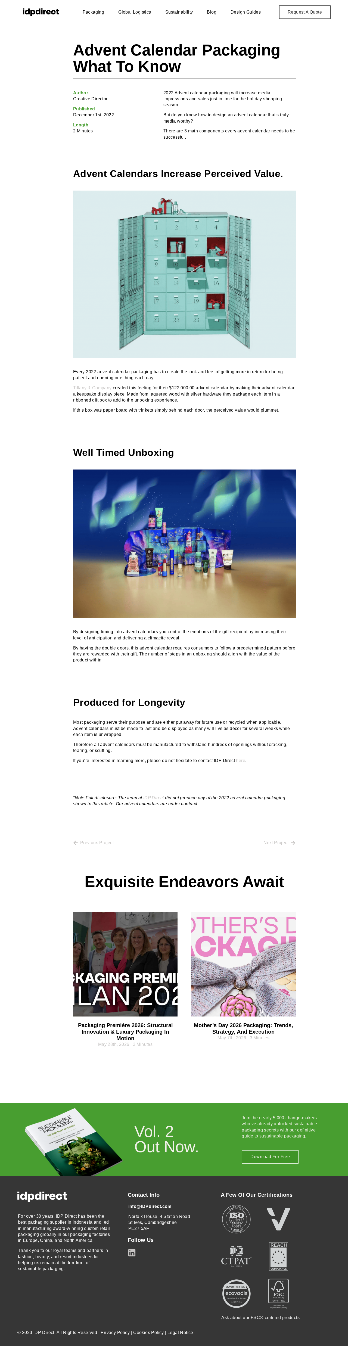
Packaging (93, 12)
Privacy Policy (115, 1332)
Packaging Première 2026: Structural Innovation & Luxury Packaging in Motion (125, 1031)
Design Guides (246, 12)
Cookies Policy (148, 1332)
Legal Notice (180, 1332)
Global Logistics (134, 12)
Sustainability (179, 12)
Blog (211, 12)
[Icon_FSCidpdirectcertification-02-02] (278, 1293)
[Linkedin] (132, 1253)
